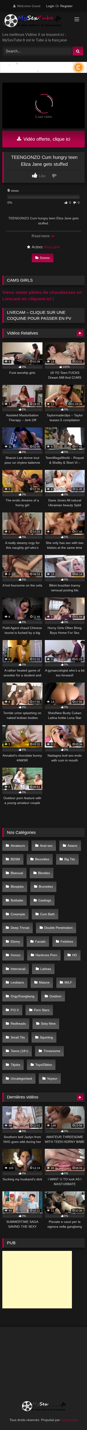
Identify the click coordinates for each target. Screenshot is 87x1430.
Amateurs (18, 845)
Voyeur (52, 1078)
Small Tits (18, 1037)
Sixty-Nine (48, 1023)
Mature (44, 982)
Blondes (44, 873)
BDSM (15, 859)
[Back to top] (73, 1416)
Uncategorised (21, 1078)
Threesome (51, 1051)
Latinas (45, 969)
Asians (72, 845)
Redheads (18, 1023)
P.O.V (15, 1010)
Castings (44, 900)
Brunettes (46, 886)
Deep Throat (20, 928)
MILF (68, 982)
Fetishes (67, 941)
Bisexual (17, 873)
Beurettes (42, 859)
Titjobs (15, 1065)
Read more (41, 236)
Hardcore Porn (46, 955)
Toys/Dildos (43, 1065)
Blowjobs (17, 886)
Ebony (15, 941)
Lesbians (17, 982)
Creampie (18, 914)
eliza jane (52, 247)
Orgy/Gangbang (22, 996)
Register (66, 6)
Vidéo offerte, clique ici (46, 139)
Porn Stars (41, 1010)
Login (50, 6)
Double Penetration (58, 928)
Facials (40, 941)
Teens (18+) (19, 1051)
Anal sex (46, 845)
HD (74, 955)
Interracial (18, 969)
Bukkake (17, 900)
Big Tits (69, 859)
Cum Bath (47, 914)
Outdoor (55, 996)
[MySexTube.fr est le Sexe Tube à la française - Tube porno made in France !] (35, 22)
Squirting (46, 1037)
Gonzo (45, 258)
